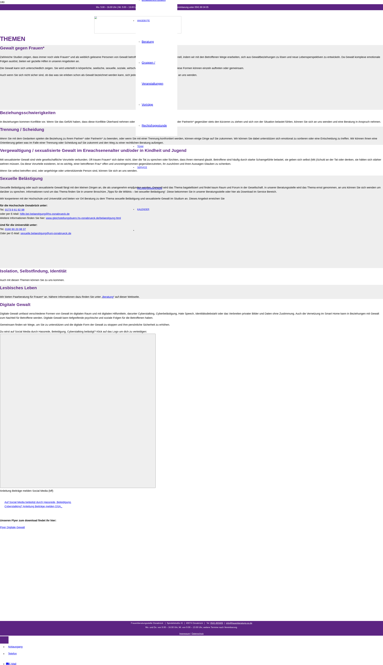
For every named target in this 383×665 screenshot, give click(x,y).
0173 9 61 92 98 (14, 209)
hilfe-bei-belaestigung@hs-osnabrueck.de (45, 213)
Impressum (184, 633)
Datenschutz (198, 633)
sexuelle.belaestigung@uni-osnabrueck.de (45, 233)
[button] (4, 640)
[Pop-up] (78, 411)
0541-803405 (216, 623)
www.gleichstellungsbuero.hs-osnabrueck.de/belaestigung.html (83, 218)
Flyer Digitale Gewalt (12, 527)
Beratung (107, 296)
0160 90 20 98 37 (15, 229)
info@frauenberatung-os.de (239, 623)
